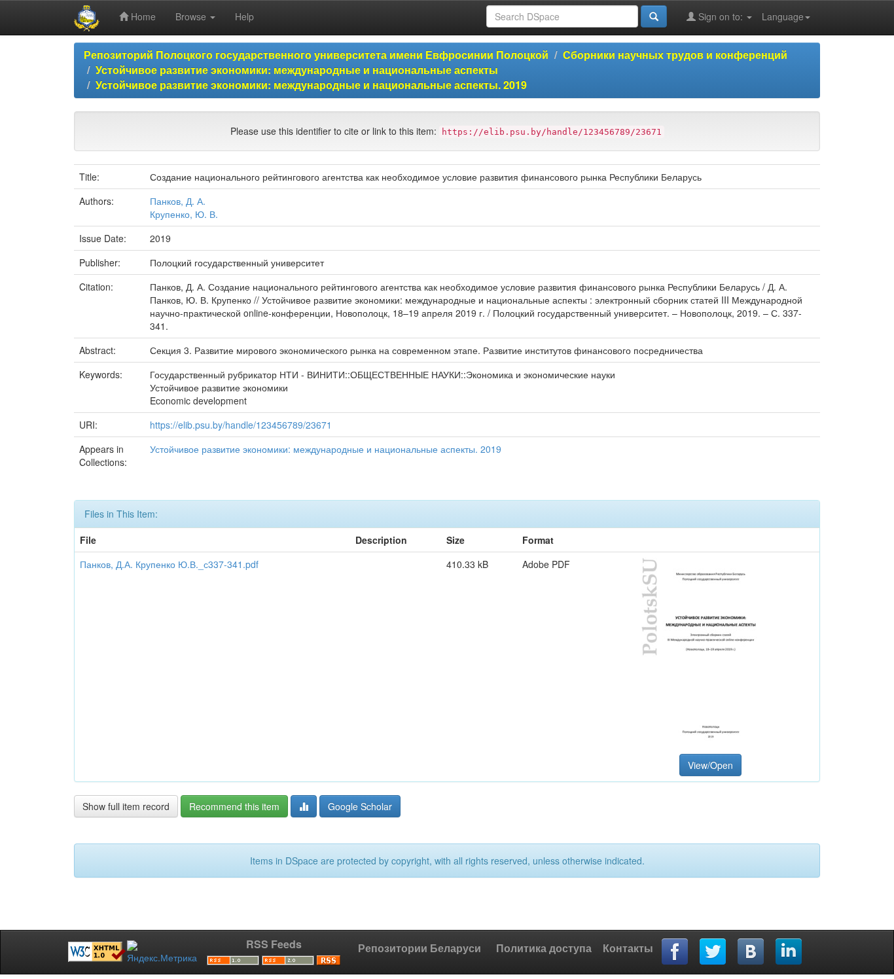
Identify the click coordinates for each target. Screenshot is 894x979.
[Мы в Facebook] (675, 952)
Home (142, 16)
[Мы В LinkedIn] (789, 952)
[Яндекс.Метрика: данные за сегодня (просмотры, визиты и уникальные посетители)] (162, 952)
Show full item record (126, 806)
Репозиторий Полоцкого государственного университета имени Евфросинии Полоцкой (316, 54)
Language (783, 16)
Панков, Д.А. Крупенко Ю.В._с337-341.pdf (169, 564)
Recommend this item (234, 806)
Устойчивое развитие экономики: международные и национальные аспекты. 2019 (311, 84)
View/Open (710, 765)
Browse (192, 16)
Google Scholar (360, 806)
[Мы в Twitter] (713, 952)
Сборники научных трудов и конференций (675, 54)
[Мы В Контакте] (751, 952)
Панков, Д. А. (178, 200)
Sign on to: (720, 16)
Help (244, 16)
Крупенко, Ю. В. (184, 214)
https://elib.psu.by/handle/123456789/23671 (241, 424)
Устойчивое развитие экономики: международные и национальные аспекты (297, 69)
